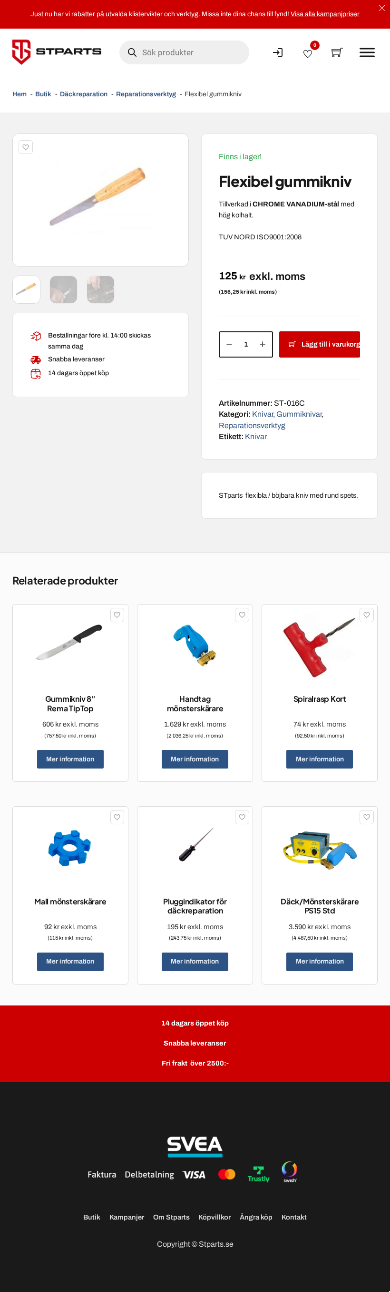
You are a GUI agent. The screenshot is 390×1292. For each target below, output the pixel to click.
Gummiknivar (299, 414)
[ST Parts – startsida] (56, 52)
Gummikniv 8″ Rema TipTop (70, 703)
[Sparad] (26, 147)
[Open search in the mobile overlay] (184, 52)
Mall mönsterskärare (70, 901)
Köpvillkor (214, 1217)
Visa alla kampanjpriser (325, 14)
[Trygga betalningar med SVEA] (195, 1159)
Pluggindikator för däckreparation (195, 905)
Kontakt (294, 1217)
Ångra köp (256, 1217)
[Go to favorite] (307, 52)
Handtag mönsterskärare (195, 703)
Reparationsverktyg (252, 425)
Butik (91, 1217)
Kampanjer (126, 1217)
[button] (176, 146)
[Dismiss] (382, 8)
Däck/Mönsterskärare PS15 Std (320, 905)
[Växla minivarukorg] (337, 52)
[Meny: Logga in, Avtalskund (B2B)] (277, 52)
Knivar (262, 414)
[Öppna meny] (367, 52)
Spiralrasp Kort (319, 699)
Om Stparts (171, 1217)
